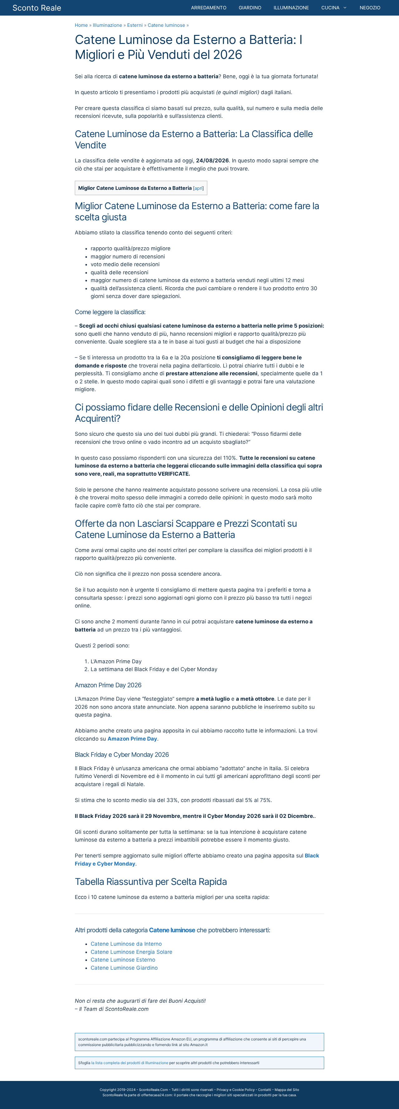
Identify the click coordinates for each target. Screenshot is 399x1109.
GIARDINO (250, 8)
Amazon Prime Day (132, 739)
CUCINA (330, 8)
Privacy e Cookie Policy (236, 1089)
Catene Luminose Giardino (124, 968)
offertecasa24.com (156, 1095)
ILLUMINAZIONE (291, 8)
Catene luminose (166, 25)
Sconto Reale (36, 7)
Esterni (135, 25)
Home (81, 25)
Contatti (264, 1089)
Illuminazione (107, 25)
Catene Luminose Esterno (123, 960)
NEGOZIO (370, 8)
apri (198, 188)
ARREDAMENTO (208, 8)
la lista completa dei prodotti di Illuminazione (129, 1062)
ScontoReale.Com (153, 1089)
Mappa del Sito (287, 1089)
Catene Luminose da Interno (126, 944)
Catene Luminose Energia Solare (131, 952)
